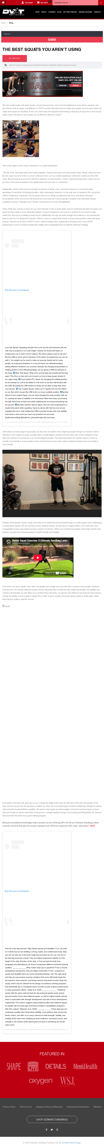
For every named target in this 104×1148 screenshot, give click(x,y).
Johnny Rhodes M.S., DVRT (30, 422)
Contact (97, 12)
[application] (52, 483)
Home (3, 23)
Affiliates (97, 1107)
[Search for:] (52, 34)
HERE (92, 826)
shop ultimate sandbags (52, 1119)
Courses (51, 12)
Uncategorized (27, 65)
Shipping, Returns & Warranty (49, 1107)
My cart (45, 2)
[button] (52, 481)
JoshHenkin (23, 1029)
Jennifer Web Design (71, 1143)
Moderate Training (55, 65)
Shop (37, 12)
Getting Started (70, 12)
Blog (59, 12)
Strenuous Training (69, 65)
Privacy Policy (9, 1107)
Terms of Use (26, 1107)
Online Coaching (85, 12)
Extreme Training (15, 65)
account (29, 3)
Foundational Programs (40, 65)
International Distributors (78, 1107)
